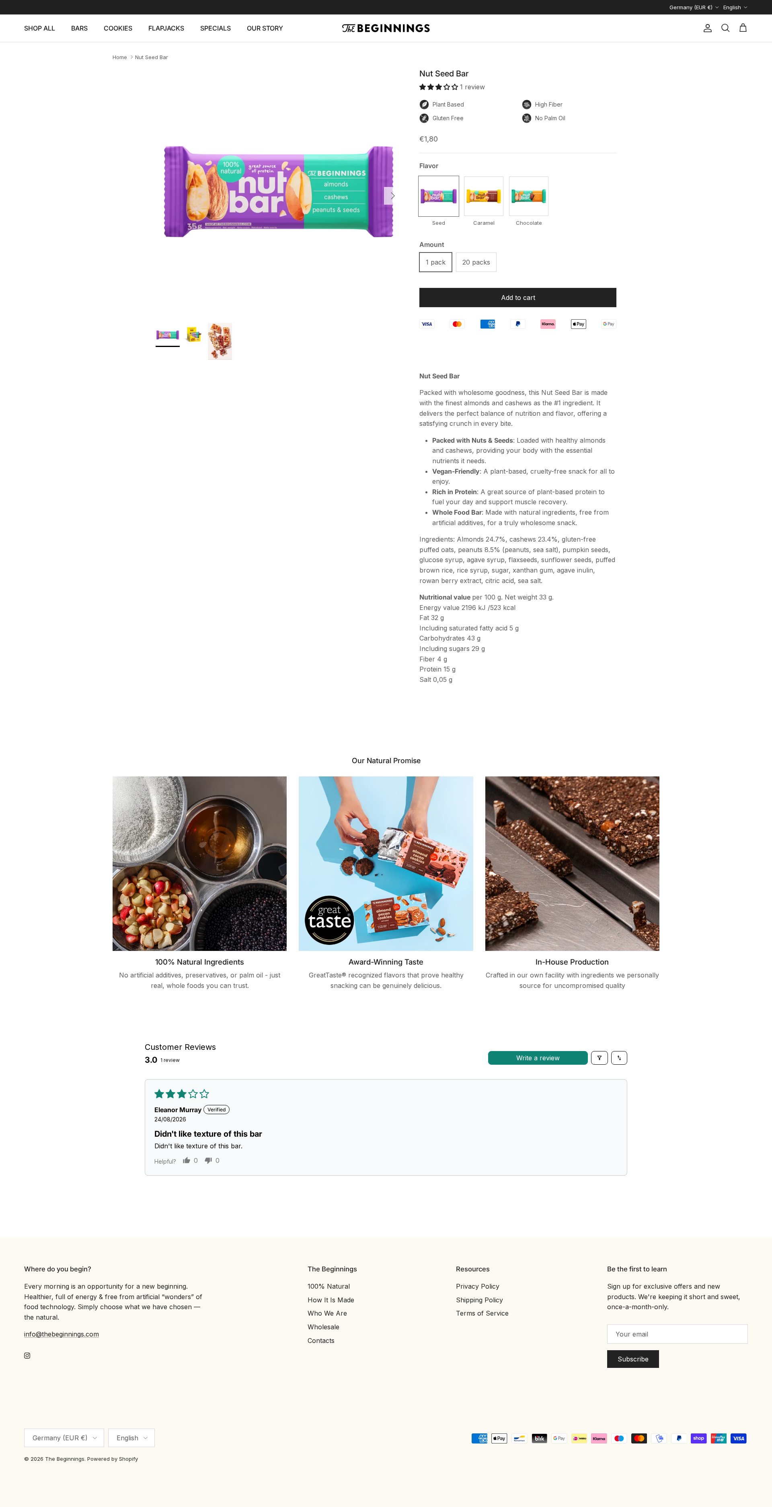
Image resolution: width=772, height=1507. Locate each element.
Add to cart (518, 298)
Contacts (321, 1341)
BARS (79, 28)
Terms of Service (482, 1313)
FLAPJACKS (166, 28)
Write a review (538, 1058)
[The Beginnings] (386, 28)
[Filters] (599, 1058)
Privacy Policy (477, 1286)
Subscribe (633, 1359)
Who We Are (327, 1313)
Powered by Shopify (112, 1459)
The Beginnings (64, 1459)
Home (120, 57)
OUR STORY (265, 28)
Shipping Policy (479, 1300)
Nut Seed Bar (151, 57)
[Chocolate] (528, 196)
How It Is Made (331, 1300)
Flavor (428, 166)
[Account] (706, 28)
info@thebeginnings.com (61, 1334)
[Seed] (438, 196)
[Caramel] (483, 196)
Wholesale (323, 1327)
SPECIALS (215, 28)
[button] (439, 87)
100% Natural (329, 1286)
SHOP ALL (39, 28)
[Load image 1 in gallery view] (279, 192)
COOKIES (118, 28)
